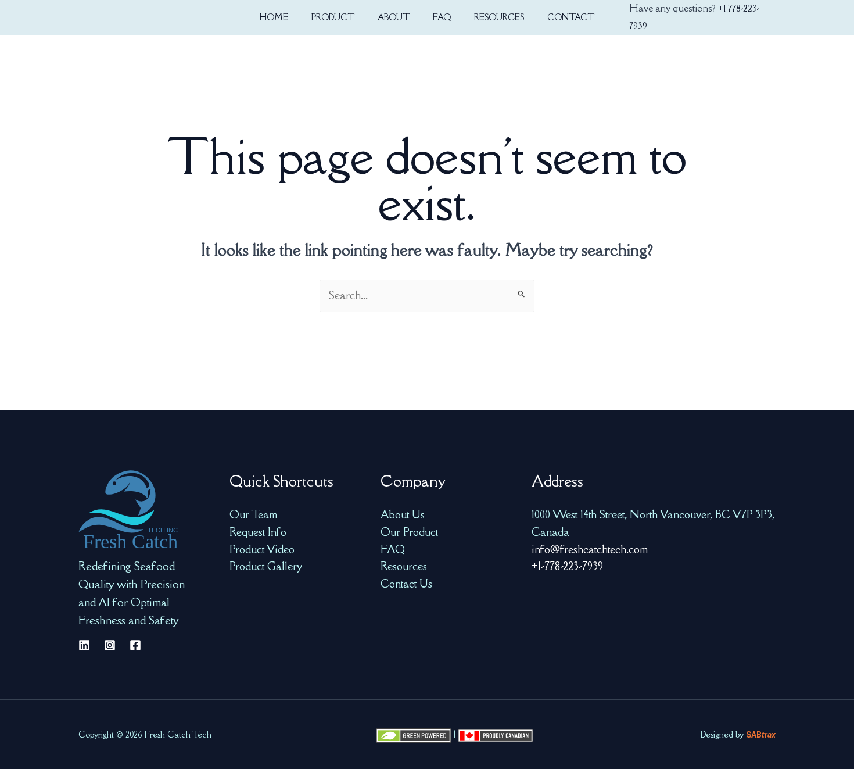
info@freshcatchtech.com (590, 549)
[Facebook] (135, 645)
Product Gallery (265, 566)
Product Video (262, 549)
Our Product (409, 532)
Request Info (257, 532)
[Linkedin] (84, 645)
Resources (404, 566)
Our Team (253, 514)
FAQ (393, 549)
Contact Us (406, 584)
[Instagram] (110, 645)
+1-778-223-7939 (567, 566)
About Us (403, 514)
